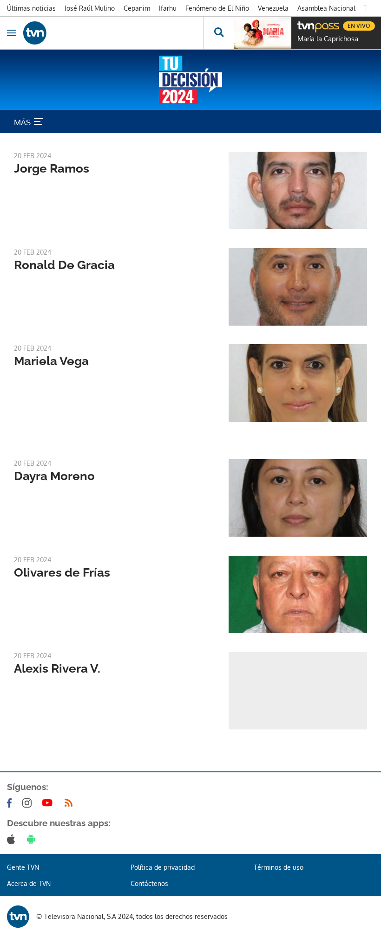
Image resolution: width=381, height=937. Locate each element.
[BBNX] (18, 916)
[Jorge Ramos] (298, 190)
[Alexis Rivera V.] (298, 691)
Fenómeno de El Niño (217, 8)
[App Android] (33, 839)
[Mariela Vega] (298, 383)
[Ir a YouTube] (49, 803)
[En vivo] (302, 24)
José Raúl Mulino (90, 8)
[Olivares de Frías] (298, 594)
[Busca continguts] (219, 33)
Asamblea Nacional (326, 8)
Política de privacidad (163, 867)
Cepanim (137, 8)
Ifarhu (168, 8)
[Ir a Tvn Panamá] (113, 33)
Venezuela (273, 8)
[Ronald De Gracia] (298, 287)
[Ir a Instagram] (28, 803)
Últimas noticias (31, 8)
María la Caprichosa (327, 39)
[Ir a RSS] (70, 803)
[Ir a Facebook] (11, 803)
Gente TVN (23, 867)
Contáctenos (149, 883)
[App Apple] (13, 839)
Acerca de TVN (29, 883)
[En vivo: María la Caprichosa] (262, 33)
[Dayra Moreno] (298, 498)
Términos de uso (278, 867)
